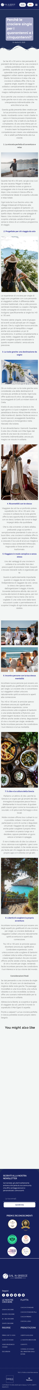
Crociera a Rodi (11, 1149)
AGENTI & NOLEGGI (27, 1335)
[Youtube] (15, 1295)
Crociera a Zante (11, 1109)
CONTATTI (24, 1344)
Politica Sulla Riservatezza (30, 1372)
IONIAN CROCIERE (8, 1309)
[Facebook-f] (3, 1295)
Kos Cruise (9, 1036)
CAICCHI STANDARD (27, 1307)
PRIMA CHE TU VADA (8, 1335)
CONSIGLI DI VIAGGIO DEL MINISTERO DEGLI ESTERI (28, 1351)
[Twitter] (11, 1295)
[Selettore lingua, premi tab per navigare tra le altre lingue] (30, 4)
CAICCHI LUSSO (26, 1321)
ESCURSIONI (6, 1351)
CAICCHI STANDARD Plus (29, 1312)
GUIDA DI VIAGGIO (8, 1340)
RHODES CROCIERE (8, 1314)
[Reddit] (23, 1295)
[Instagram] (7, 1295)
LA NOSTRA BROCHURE (28, 1340)
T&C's (19, 1372)
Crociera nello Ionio (13, 1070)
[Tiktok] (19, 1295)
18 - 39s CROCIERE (8, 1318)
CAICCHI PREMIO (26, 1316)
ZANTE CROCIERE (7, 1323)
